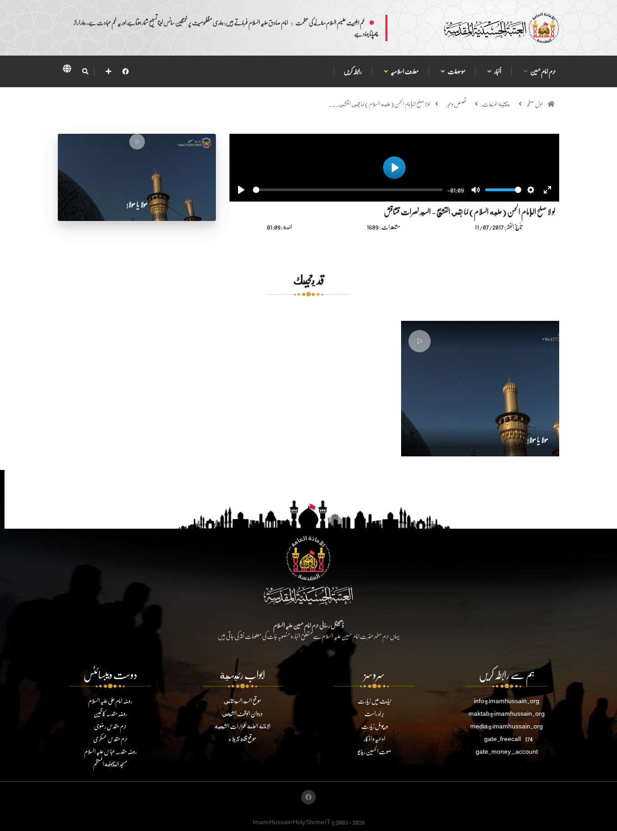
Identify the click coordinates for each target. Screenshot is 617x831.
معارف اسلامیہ (404, 71)
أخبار (497, 71)
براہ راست (374, 713)
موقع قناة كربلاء (242, 738)
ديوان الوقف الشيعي (242, 713)
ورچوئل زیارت (374, 725)
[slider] (348, 189)
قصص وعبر (456, 103)
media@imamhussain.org (506, 725)
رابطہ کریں (353, 71)
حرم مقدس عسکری (110, 738)
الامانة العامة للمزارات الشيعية (243, 725)
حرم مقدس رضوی (110, 725)
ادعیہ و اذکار (374, 738)
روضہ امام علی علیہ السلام (110, 700)
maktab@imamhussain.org (506, 713)
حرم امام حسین (543, 71)
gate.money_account (507, 751)
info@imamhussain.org (506, 700)
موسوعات (456, 71)
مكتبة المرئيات (496, 103)
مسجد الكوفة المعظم (110, 763)
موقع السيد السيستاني (242, 700)
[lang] (67, 70)
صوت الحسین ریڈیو (374, 751)
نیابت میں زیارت (374, 700)
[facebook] (125, 71)
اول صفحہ (534, 103)
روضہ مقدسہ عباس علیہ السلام (110, 751)
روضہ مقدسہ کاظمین (110, 713)
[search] (85, 71)
